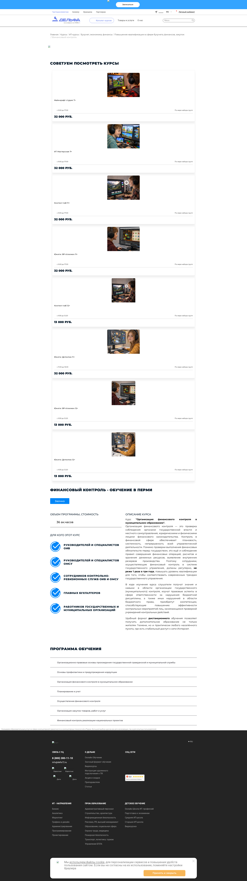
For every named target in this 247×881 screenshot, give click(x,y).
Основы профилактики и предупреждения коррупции (87, 672)
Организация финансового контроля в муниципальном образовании (95, 682)
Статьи (88, 786)
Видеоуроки (130, 826)
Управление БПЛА (93, 844)
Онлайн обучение (93, 757)
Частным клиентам (60, 12)
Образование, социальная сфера (100, 826)
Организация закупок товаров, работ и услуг (81, 711)
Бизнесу (75, 12)
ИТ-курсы (74, 34)
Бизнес (55, 809)
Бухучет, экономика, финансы (97, 34)
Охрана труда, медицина (97, 831)
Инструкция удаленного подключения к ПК (96, 772)
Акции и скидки (92, 778)
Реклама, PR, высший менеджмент (101, 822)
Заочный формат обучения (98, 762)
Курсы (63, 34)
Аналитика (57, 813)
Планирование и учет (69, 691)
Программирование (61, 831)
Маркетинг (57, 817)
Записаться (127, 4)
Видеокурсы (91, 766)
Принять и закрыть (164, 873)
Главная (54, 34)
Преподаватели (92, 782)
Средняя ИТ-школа (134, 817)
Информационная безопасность (100, 817)
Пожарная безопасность (97, 835)
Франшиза (87, 12)
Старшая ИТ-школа (134, 822)
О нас (140, 20)
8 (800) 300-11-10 (62, 758)
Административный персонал (99, 809)
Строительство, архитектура (98, 813)
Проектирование (60, 835)
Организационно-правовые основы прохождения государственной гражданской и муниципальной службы (116, 662)
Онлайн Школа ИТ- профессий (139, 809)
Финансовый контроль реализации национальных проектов (90, 720)
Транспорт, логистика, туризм (99, 839)
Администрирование (62, 826)
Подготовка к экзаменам (137, 813)
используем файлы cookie (86, 862)
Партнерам (101, 12)
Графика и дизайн (60, 822)
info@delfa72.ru (59, 762)
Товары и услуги (126, 20)
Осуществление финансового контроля (78, 701)
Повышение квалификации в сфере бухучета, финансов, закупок (149, 34)
